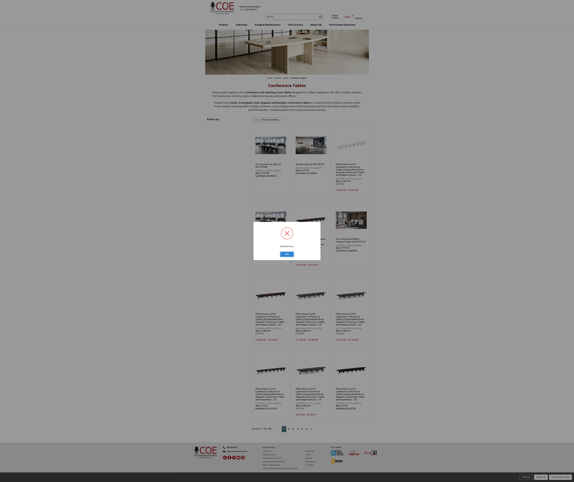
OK (287, 254)
